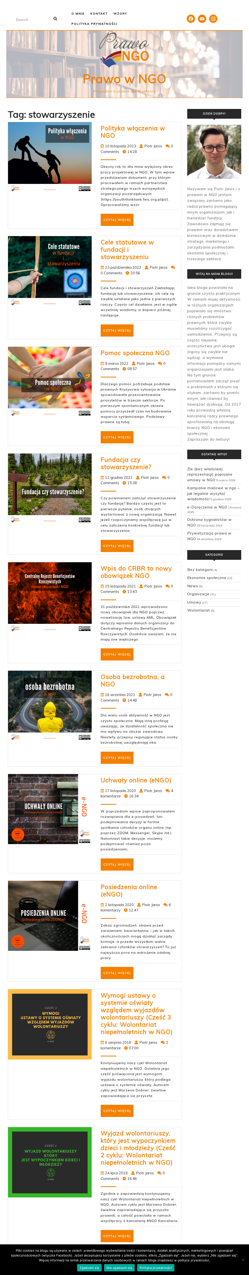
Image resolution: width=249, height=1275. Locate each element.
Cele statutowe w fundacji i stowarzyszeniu (127, 249)
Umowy (194, 602)
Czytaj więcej (118, 222)
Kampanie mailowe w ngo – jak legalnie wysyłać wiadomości (213, 493)
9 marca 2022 (116, 363)
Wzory (120, 13)
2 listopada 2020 (119, 904)
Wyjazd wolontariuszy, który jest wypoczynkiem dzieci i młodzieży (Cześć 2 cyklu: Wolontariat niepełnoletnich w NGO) (138, 1147)
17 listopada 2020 (120, 790)
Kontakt (99, 13)
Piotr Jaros (153, 146)
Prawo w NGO (124, 78)
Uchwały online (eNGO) (136, 780)
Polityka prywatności (94, 24)
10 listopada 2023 (120, 146)
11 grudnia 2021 (119, 477)
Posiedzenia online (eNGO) (129, 890)
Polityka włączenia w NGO (133, 131)
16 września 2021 (120, 694)
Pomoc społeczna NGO (135, 353)
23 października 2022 (123, 267)
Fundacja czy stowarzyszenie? (126, 463)
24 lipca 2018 (116, 1173)
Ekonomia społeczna (206, 577)
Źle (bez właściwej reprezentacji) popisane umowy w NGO (209, 474)
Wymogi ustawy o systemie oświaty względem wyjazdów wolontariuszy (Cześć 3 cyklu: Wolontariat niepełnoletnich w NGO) (137, 1013)
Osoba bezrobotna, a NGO (133, 680)
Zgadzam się (89, 1268)
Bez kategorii (200, 569)
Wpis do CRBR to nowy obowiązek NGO (136, 571)
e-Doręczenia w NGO (207, 507)
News (192, 586)
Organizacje (198, 594)
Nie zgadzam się (119, 1268)
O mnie (78, 13)
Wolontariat (198, 610)
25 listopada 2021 (120, 586)
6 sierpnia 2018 (118, 1042)
